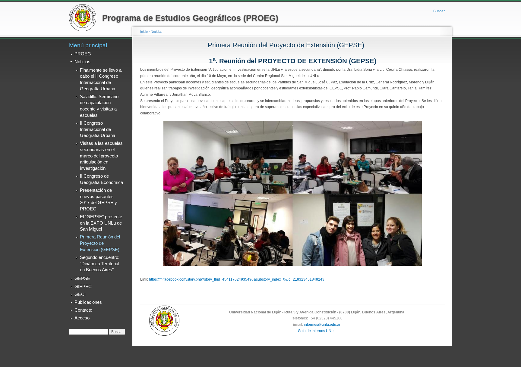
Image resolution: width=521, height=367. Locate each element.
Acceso (82, 318)
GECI (80, 294)
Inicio (144, 31)
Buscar (439, 11)
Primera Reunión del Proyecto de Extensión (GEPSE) (100, 243)
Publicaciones (88, 302)
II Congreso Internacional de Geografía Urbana (97, 129)
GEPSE (82, 278)
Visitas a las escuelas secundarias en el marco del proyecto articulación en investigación (101, 156)
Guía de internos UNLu (317, 331)
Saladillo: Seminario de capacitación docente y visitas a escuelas (99, 106)
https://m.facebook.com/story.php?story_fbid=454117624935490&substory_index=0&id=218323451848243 (236, 279)
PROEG (82, 53)
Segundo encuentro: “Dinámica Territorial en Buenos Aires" (99, 263)
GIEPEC (83, 286)
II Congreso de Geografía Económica (101, 179)
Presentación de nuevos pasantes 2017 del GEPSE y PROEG (98, 199)
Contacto (83, 310)
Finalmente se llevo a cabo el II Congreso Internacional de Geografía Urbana (101, 79)
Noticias (82, 61)
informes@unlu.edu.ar (322, 324)
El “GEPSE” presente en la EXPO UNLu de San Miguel (101, 223)
